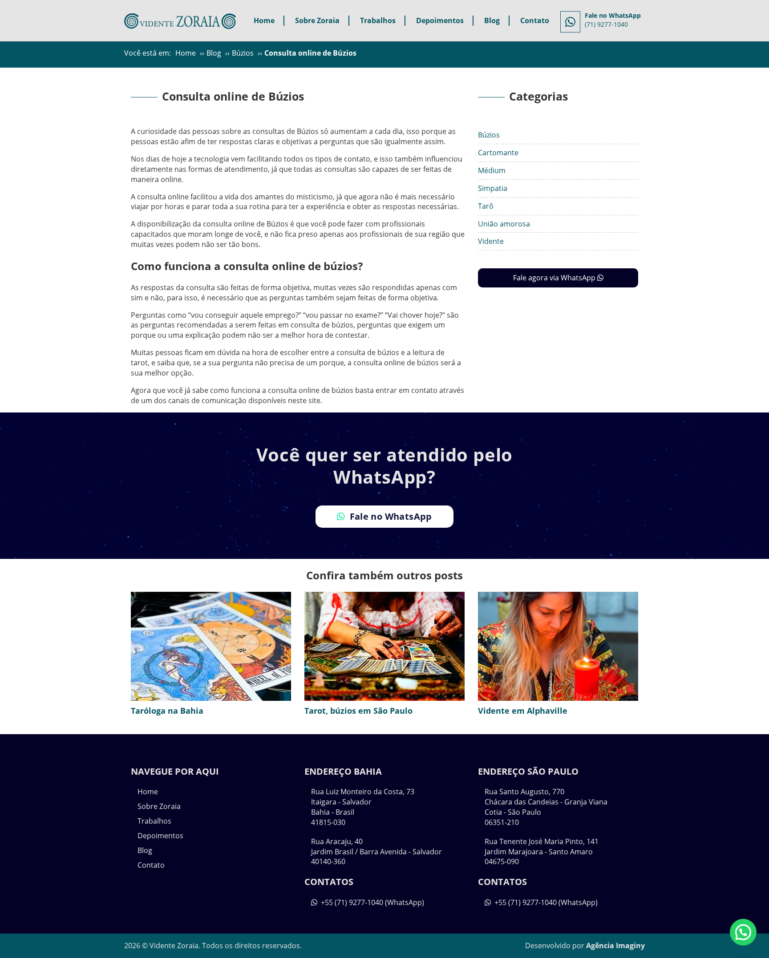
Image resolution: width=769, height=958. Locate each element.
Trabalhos (378, 20)
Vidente (491, 241)
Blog (492, 20)
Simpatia (492, 188)
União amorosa (504, 224)
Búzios (489, 135)
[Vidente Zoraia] (180, 19)
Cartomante (498, 153)
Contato (534, 20)
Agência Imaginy (615, 945)
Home (264, 20)
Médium (492, 170)
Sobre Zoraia (317, 20)
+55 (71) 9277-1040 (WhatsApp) (371, 902)
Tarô (486, 206)
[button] (743, 932)
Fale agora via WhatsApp (555, 278)
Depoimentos (440, 20)
